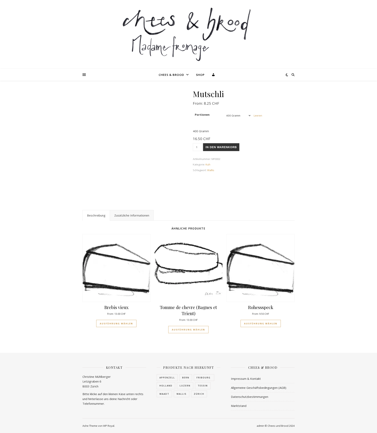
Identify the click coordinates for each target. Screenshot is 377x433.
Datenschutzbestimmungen (249, 397)
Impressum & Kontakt (246, 379)
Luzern (185, 385)
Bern (185, 377)
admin (260, 425)
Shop (200, 75)
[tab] (96, 215)
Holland (165, 385)
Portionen (202, 115)
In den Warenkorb (221, 147)
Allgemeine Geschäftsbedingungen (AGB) (258, 388)
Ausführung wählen (116, 323)
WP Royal (108, 425)
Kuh (208, 164)
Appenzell (167, 377)
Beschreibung (96, 215)
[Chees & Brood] (188, 34)
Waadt (164, 393)
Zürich (199, 393)
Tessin (203, 385)
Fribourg (204, 377)
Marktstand (238, 406)
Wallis (210, 170)
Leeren (258, 115)
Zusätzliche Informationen (131, 215)
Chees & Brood (171, 75)
